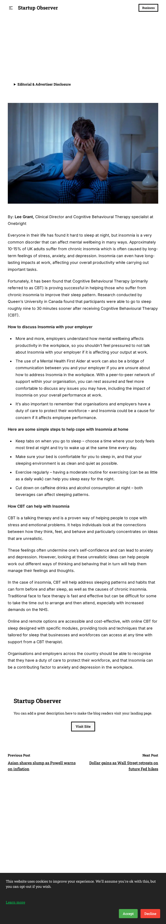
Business (148, 8)
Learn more (15, 902)
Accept (128, 913)
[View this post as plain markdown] (147, 58)
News (13, 33)
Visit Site (83, 726)
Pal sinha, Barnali (35, 56)
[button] (11, 8)
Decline (150, 913)
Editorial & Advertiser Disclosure (44, 84)
